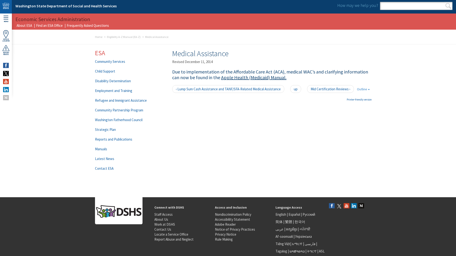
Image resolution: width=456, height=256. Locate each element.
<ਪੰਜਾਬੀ (304, 229)
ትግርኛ (312, 251)
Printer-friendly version (359, 99)
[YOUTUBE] (6, 82)
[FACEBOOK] (6, 65)
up (296, 89)
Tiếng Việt (283, 244)
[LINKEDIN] (6, 90)
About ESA (24, 25)
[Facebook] (331, 206)
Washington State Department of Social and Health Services (66, 6)
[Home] (6, 7)
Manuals (101, 149)
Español (294, 214)
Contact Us (162, 229)
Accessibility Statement (232, 219)
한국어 (299, 221)
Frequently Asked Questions (88, 25)
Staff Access (163, 214)
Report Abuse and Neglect (174, 239)
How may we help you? (357, 5)
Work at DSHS (164, 224)
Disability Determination (113, 81)
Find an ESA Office (49, 25)
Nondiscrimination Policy (233, 214)
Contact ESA (104, 168)
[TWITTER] (6, 73)
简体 (279, 221)
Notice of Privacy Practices (235, 229)
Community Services (110, 61)
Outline (362, 89)
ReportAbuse (6, 53)
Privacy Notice (225, 234)
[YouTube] (346, 206)
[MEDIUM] (6, 98)
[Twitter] (339, 206)
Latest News (104, 158)
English (281, 214)
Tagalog (281, 251)
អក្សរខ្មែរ (291, 229)
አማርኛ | (298, 244)
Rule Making (224, 239)
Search (448, 6)
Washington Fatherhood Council (118, 120)
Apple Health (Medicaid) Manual (253, 77)
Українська (303, 236)
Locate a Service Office (171, 234)
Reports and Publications (113, 139)
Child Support (105, 71)
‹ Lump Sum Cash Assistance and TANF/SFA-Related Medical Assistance (228, 89)
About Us (161, 219)
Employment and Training (113, 90)
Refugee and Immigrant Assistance (121, 100)
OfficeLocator (6, 40)
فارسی (309, 244)
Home (98, 37)
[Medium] (361, 206)
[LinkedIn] (354, 206)
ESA (100, 53)
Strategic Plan (105, 129)
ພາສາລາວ (297, 251)
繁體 (289, 221)
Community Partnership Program (119, 110)
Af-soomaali (284, 236)
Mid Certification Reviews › (330, 89)
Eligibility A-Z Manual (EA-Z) (124, 37)
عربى (280, 229)
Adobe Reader (225, 224)
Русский (309, 214)
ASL (322, 251)
